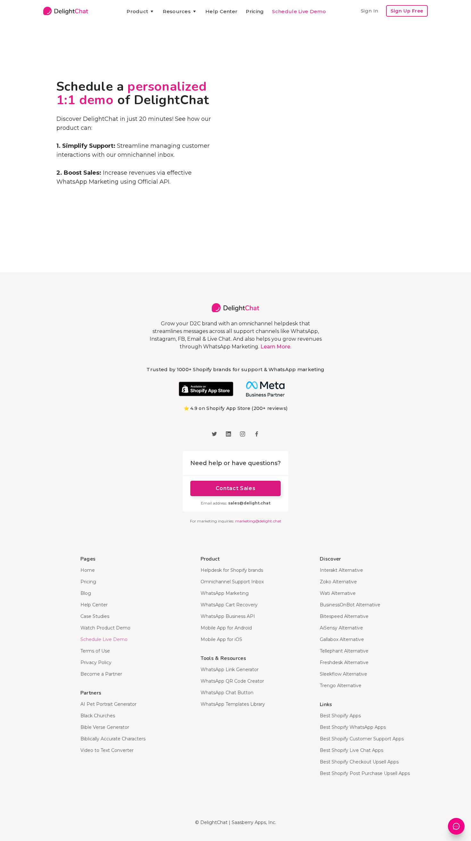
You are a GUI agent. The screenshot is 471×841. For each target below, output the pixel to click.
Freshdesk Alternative (344, 662)
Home (87, 570)
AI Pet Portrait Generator (108, 704)
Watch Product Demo (105, 628)
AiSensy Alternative (341, 628)
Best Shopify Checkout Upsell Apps (359, 762)
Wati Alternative (338, 593)
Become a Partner (101, 674)
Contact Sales (235, 488)
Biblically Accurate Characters (112, 739)
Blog (85, 593)
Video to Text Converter (107, 750)
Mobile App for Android (226, 628)
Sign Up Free (407, 11)
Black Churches (97, 716)
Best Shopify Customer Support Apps (362, 739)
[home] (65, 11)
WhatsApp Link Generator (230, 669)
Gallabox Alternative (342, 639)
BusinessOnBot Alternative (350, 605)
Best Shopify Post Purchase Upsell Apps (365, 773)
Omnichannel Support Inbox (232, 582)
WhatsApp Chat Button (227, 692)
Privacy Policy (96, 662)
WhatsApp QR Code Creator (232, 681)
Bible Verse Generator (104, 727)
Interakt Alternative (341, 570)
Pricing (255, 11)
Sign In (369, 11)
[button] (140, 11)
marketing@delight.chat (258, 521)
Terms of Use (95, 651)
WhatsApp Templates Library (233, 704)
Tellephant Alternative (344, 651)
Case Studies (94, 616)
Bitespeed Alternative (344, 616)
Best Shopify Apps (340, 716)
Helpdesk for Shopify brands (232, 570)
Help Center (221, 11)
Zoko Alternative (338, 582)
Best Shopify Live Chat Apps (351, 750)
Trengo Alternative (340, 685)
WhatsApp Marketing (225, 593)
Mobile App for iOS (221, 639)
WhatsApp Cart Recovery (229, 605)
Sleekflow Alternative (343, 674)
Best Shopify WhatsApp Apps (353, 727)
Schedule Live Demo (299, 11)
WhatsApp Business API (228, 616)
